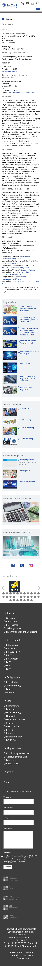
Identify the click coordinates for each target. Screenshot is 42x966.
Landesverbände (14, 736)
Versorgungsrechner (26, 460)
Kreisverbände (14, 640)
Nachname (8, 807)
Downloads (11, 709)
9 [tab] (31, 593)
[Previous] (3, 587)
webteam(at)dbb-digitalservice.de (21, 92)
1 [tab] (3, 593)
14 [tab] (10, 597)
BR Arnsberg (12, 645)
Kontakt (15, 955)
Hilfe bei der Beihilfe (27, 481)
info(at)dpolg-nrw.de (10, 71)
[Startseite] (3, 19)
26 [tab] (21, 600)
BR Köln (10, 655)
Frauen (9, 689)
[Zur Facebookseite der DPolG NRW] (12, 565)
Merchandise (12, 726)
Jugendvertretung (26, 439)
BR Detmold (12, 648)
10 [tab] (35, 593)
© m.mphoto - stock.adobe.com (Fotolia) (16, 257)
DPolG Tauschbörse (15, 719)
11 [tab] (38, 593)
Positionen (11, 621)
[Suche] (36, 4)
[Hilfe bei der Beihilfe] (10, 484)
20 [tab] (31, 597)
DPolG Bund (12, 740)
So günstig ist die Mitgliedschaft (25, 388)
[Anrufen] (21, 4)
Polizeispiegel (24, 471)
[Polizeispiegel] (10, 473)
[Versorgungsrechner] (10, 462)
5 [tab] (17, 593)
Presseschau (12, 625)
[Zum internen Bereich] (31, 4)
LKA (8, 665)
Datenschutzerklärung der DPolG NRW (24, 856)
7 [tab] (24, 593)
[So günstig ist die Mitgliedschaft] (10, 390)
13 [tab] (7, 597)
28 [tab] (28, 600)
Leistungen (11, 760)
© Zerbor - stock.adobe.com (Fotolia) (20, 262)
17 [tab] (21, 597)
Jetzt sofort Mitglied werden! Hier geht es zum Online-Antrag (29, 319)
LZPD (8, 669)
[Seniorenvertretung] (10, 431)
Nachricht (8, 828)
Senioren (10, 692)
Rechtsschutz (12, 705)
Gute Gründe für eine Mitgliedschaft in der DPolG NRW (27, 378)
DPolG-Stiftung (13, 712)
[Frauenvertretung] (10, 411)
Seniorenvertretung (26, 428)
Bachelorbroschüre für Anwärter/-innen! (28, 342)
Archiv (10, 772)
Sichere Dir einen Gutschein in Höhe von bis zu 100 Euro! (29, 308)
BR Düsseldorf (13, 652)
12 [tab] (3, 597)
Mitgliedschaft (14, 748)
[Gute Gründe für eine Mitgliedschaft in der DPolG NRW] (10, 379)
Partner (9, 733)
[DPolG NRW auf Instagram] (30, 566)
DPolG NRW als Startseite (21, 952)
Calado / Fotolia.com (29, 270)
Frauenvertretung (25, 409)
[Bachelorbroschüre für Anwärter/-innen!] (10, 344)
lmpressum (28, 955)
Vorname (8, 797)
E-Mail (7, 818)
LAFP (8, 662)
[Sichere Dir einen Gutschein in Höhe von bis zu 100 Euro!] (10, 309)
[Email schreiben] (26, 4)
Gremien (10, 618)
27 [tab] (24, 600)
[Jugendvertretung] (10, 441)
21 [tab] (35, 597)
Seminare (11, 723)
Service (10, 701)
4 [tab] (14, 593)
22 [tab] (38, 597)
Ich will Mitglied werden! (18, 753)
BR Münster (12, 658)
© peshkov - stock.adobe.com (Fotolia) (19, 266)
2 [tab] (7, 593)
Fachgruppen (13, 677)
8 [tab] (28, 593)
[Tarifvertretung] (10, 421)
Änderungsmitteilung (16, 756)
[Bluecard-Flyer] (10, 367)
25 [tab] (17, 600)
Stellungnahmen (14, 628)
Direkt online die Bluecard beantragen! (29, 353)
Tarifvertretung (25, 420)
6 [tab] (21, 593)
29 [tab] (31, 600)
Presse (9, 730)
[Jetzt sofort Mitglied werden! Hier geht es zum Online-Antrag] (10, 320)
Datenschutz (9, 852)
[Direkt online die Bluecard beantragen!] (10, 355)
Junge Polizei (12, 682)
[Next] (38, 587)
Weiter (8, 867)
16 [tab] (17, 597)
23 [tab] (10, 600)
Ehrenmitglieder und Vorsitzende (22, 632)
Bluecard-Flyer (25, 364)
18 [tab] (24, 597)
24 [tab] (14, 600)
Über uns (11, 613)
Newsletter (11, 716)
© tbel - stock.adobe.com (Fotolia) (14, 278)
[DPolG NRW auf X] (21, 565)
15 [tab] (14, 597)
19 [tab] (28, 597)
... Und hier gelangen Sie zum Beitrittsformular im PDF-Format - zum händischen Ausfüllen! (29, 331)
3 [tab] (10, 593)
